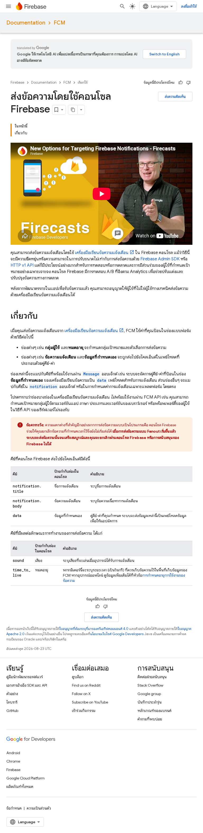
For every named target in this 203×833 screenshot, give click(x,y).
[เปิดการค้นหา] (122, 6)
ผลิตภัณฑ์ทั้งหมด (19, 786)
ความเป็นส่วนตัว (39, 808)
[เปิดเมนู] (8, 6)
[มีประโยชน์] (180, 83)
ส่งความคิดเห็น (175, 96)
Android (13, 752)
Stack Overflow (150, 685)
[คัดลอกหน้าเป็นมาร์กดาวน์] (73, 109)
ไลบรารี (11, 702)
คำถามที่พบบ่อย (149, 719)
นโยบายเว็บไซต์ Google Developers (117, 634)
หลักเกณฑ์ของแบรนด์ (154, 710)
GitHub (12, 710)
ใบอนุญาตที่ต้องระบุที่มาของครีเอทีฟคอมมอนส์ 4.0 (93, 628)
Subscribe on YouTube (90, 702)
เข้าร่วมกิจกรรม (83, 710)
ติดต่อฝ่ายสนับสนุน (152, 676)
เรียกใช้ (83, 82)
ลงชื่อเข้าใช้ (189, 6)
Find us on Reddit (86, 685)
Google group (149, 693)
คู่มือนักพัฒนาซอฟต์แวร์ (24, 676)
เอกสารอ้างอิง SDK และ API (26, 685)
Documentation (25, 23)
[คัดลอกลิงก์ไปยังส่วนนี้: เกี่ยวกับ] (43, 316)
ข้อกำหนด (14, 808)
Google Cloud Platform (25, 778)
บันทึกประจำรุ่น (149, 702)
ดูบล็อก (78, 676)
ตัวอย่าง (12, 693)
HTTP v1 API (22, 265)
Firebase (17, 82)
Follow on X (81, 693)
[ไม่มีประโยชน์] (188, 83)
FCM (59, 23)
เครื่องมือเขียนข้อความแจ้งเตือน (101, 252)
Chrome (13, 761)
